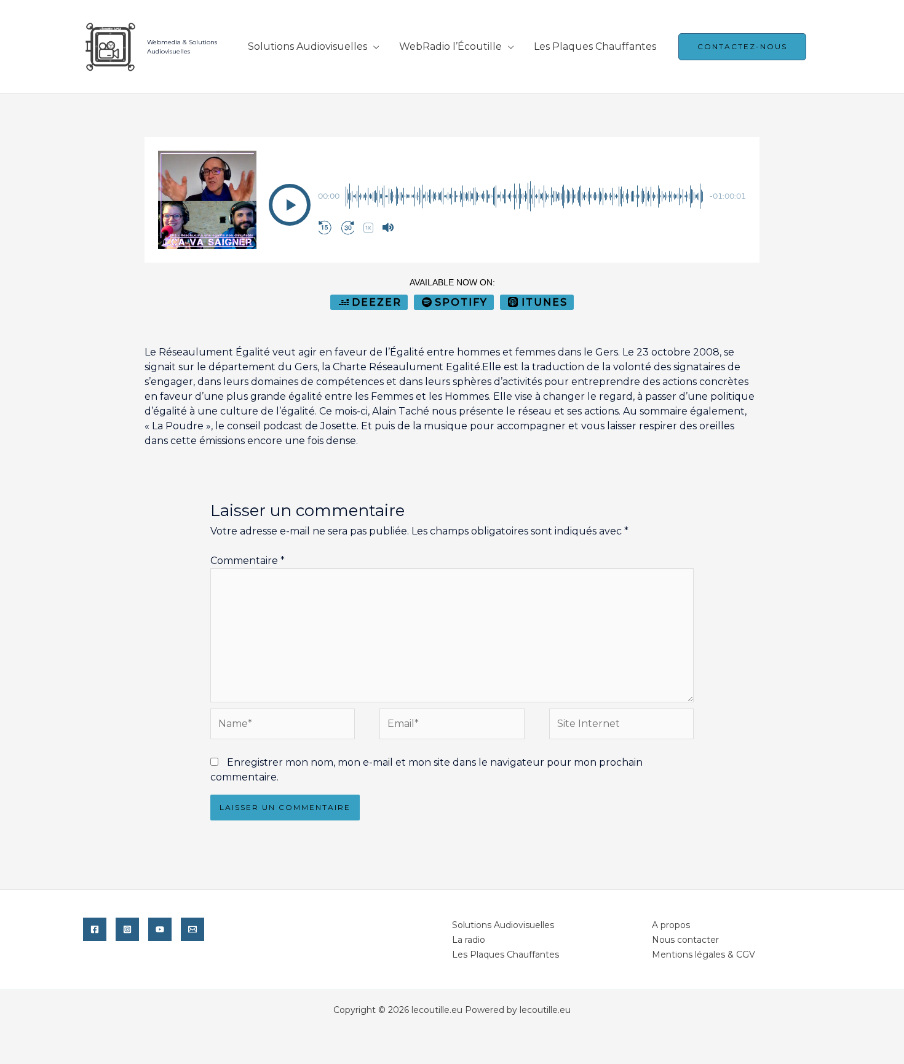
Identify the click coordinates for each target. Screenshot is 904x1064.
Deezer (377, 302)
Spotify (461, 302)
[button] (290, 205)
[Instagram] (127, 929)
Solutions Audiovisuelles (307, 46)
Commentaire (247, 560)
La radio (468, 939)
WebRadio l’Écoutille (450, 46)
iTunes (544, 302)
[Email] (192, 929)
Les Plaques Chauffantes (595, 46)
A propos (671, 925)
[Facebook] (94, 929)
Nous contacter (685, 939)
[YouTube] (160, 929)
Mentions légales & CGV (703, 954)
